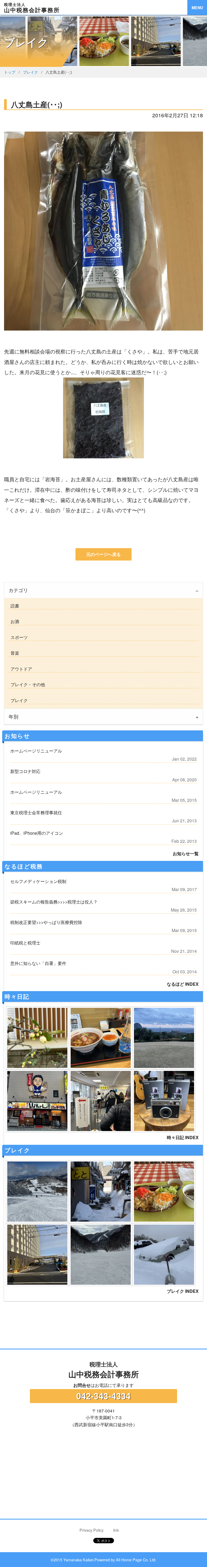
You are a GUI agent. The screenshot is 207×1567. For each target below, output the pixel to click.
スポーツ (18, 637)
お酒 (13, 621)
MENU (197, 7)
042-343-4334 (103, 1396)
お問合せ (82, 1385)
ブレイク (30, 72)
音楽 (13, 653)
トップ (9, 72)
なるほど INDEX (183, 984)
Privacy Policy (92, 1530)
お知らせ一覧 (186, 853)
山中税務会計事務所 (103, 1370)
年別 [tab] (13, 716)
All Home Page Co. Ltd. (136, 1559)
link (116, 1530)
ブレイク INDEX (183, 1291)
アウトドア (20, 669)
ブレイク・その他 (26, 684)
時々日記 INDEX (183, 1137)
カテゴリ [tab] (18, 590)
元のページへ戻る (103, 554)
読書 (13, 606)
